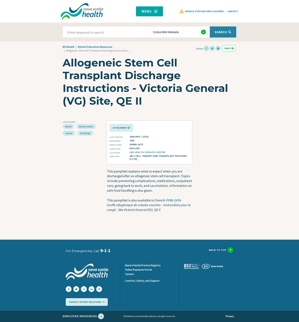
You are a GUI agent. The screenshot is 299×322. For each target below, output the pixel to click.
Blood (68, 126)
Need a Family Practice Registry (143, 265)
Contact (233, 11)
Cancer (68, 133)
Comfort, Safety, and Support (142, 280)
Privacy (230, 316)
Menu (147, 11)
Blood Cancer (86, 126)
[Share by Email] (218, 48)
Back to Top (217, 250)
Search (221, 32)
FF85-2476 (173, 200)
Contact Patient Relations (85, 302)
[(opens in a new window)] (206, 48)
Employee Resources (80, 316)
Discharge (85, 133)
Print (227, 48)
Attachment (120, 127)
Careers (129, 274)
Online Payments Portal (138, 269)
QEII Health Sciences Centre (147, 152)
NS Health (68, 47)
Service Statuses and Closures (204, 11)
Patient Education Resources (95, 47)
